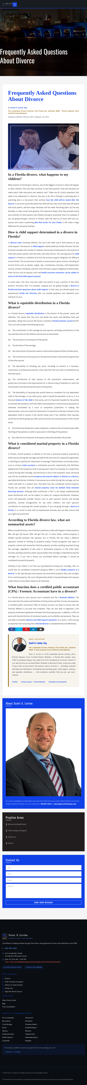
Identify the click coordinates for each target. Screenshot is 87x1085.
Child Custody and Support (17, 830)
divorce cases (16, 242)
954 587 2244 (46, 804)
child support (38, 246)
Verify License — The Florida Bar (33, 682)
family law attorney (28, 293)
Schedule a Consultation (58, 682)
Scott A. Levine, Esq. (19, 108)
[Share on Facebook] (11, 629)
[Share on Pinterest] (26, 629)
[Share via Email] (40, 629)
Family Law (12, 837)
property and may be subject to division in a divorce (56, 476)
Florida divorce (42, 623)
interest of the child (24, 400)
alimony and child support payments (41, 620)
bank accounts (29, 465)
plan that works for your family (48, 222)
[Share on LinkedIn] (33, 629)
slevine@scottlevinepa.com (65, 804)
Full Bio (15, 682)
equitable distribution (35, 313)
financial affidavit (67, 597)
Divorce (10, 843)
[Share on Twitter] (19, 629)
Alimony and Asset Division (17, 824)
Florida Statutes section (63, 321)
